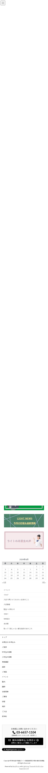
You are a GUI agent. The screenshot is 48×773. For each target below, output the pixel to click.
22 (36, 575)
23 (43, 575)
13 (24, 572)
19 (18, 575)
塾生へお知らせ (9, 609)
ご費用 (4, 697)
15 (36, 572)
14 (30, 572)
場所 (3, 706)
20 (24, 575)
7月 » (44, 582)
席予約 (4, 716)
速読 (3, 667)
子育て (6, 614)
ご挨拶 (4, 647)
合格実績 (6, 692)
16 (43, 572)
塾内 (3, 682)
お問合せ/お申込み (8, 642)
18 (11, 575)
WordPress (16, 766)
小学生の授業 (7, 657)
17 (5, 575)
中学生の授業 (7, 652)
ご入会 (4, 711)
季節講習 (5, 662)
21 (30, 575)
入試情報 (7, 604)
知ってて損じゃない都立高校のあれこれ (18, 629)
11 (11, 572)
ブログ (6, 595)
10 (5, 572)
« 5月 (4, 582)
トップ (4, 637)
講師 (3, 687)
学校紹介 (7, 619)
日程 (3, 702)
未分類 (6, 624)
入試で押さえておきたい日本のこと (16, 600)
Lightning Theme (28, 766)
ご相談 (4, 672)
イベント (7, 590)
